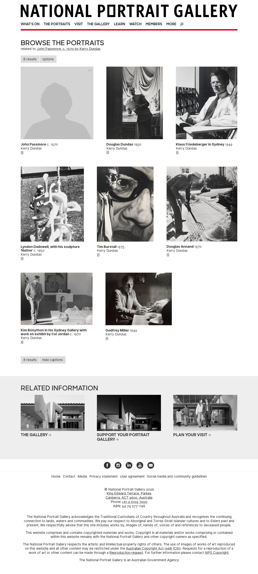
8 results (30, 59)
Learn (119, 24)
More (171, 24)
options (48, 59)
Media (82, 476)
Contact (69, 476)
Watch (135, 24)
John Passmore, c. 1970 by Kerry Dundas (69, 49)
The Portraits (57, 24)
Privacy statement (103, 476)
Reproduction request (126, 553)
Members (154, 24)
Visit (78, 24)
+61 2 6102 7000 (134, 502)
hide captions (52, 360)
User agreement (132, 476)
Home (56, 476)
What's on (30, 24)
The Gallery (98, 24)
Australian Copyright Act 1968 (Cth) (153, 548)
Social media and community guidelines (177, 476)
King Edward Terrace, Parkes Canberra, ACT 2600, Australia (129, 495)
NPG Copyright (217, 553)
